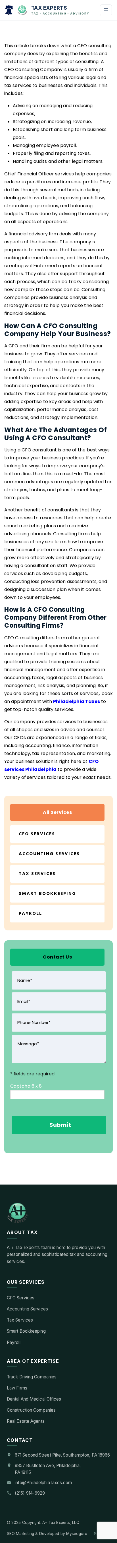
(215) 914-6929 (30, 1493)
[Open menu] (106, 10)
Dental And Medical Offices (34, 1399)
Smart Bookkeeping (47, 893)
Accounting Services (49, 854)
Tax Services (37, 874)
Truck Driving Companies (32, 1377)
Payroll (30, 913)
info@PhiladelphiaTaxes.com (43, 1482)
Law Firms (17, 1388)
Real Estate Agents (26, 1421)
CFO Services (37, 834)
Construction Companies (31, 1410)
